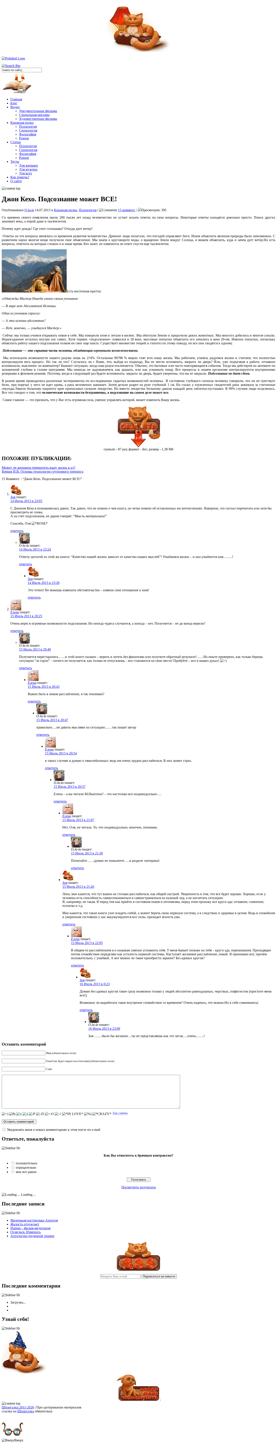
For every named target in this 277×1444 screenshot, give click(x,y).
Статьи (15, 142)
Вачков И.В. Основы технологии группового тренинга (42, 471)
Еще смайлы (120, 1113)
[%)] (87, 1114)
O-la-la (29, 210)
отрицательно (26, 1167)
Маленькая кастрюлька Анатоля (34, 1220)
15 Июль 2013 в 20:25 (26, 616)
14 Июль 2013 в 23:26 (44, 583)
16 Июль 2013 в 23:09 (104, 1028)
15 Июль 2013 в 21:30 (87, 853)
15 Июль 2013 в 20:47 (52, 720)
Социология (28, 130)
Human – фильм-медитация (30, 1228)
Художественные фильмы (38, 119)
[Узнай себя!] (24, 1373)
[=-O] (49, 1114)
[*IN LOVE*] (72, 1114)
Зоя (12, 497)
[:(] (19, 1114)
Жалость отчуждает (24, 1224)
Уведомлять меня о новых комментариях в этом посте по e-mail (53, 1129)
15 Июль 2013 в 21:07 (78, 820)
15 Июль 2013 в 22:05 (87, 943)
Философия (27, 134)
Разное (24, 138)
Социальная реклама (34, 115)
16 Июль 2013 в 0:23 (95, 984)
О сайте (16, 181)
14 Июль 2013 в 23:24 (35, 549)
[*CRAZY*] (101, 1114)
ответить (16, 531)
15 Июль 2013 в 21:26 (78, 886)
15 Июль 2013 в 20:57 (69, 786)
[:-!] (58, 1114)
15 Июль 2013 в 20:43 (44, 686)
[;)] (25, 1114)
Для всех (25, 173)
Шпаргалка (25, 1411)
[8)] (12, 1114)
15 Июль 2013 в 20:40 (35, 649)
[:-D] (40, 1114)
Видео (15, 107)
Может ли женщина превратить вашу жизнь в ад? (38, 467)
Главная (16, 99)
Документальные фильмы (38, 111)
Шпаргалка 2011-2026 (18, 1407)
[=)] (5, 1114)
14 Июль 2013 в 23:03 (26, 501)
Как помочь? (19, 177)
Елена (14, 612)
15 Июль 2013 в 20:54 (61, 753)
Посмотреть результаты (138, 1187)
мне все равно (26, 1172)
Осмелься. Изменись (25, 1232)
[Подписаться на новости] (138, 1269)
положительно (26, 1163)
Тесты (14, 161)
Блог (13, 103)
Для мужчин (28, 169)
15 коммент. (126, 210)
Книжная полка (22, 122)
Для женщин (28, 165)
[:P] (32, 1114)
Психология (28, 126)
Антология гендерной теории (32, 1236)
